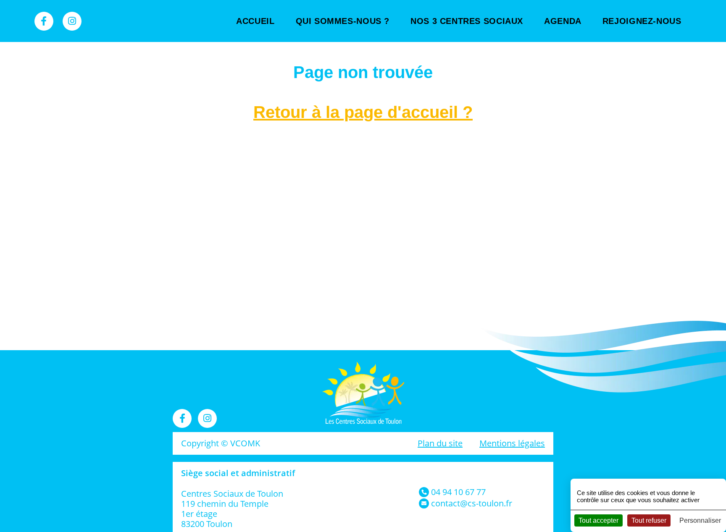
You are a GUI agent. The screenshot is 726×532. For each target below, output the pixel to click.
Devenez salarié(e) (644, 71)
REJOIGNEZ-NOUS (641, 21)
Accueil (255, 21)
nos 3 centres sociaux (466, 21)
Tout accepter (598, 520)
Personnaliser (700, 520)
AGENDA (562, 21)
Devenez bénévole (644, 46)
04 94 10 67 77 (458, 492)
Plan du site (440, 443)
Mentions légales (512, 443)
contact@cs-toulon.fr (471, 503)
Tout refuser (648, 520)
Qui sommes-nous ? (343, 21)
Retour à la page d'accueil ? (363, 112)
